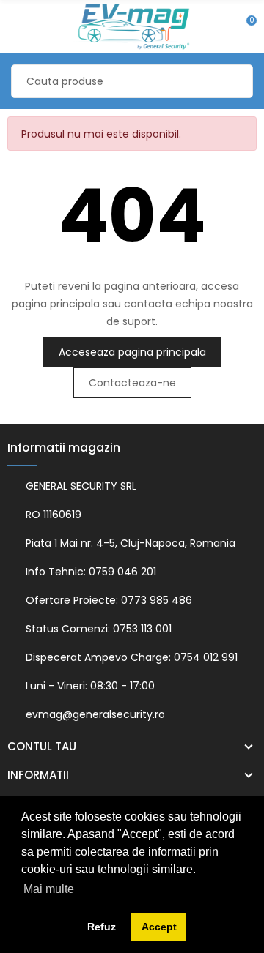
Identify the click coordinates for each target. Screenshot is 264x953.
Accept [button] (159, 927)
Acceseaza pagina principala (132, 352)
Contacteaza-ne (132, 382)
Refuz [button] (101, 927)
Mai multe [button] (48, 889)
